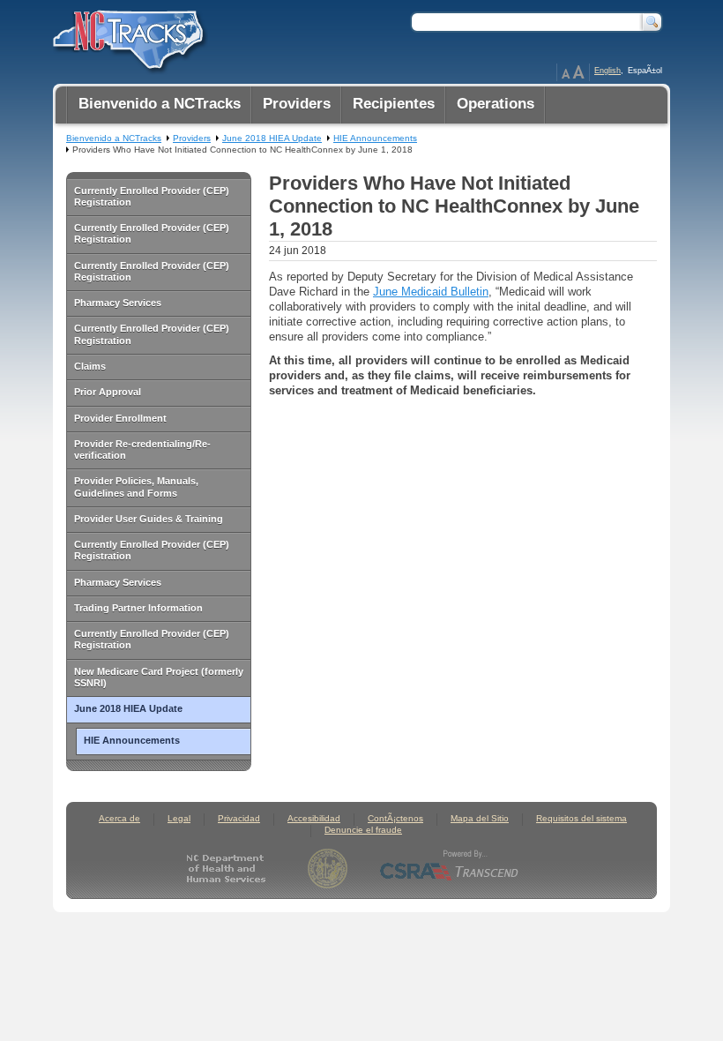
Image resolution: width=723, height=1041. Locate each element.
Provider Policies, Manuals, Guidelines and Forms (136, 487)
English (607, 70)
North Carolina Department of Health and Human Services (229, 868)
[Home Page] (126, 36)
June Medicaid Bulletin (430, 291)
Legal (179, 818)
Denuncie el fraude (363, 830)
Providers (192, 138)
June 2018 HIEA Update (128, 708)
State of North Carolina (327, 868)
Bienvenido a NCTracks (113, 138)
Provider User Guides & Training (148, 518)
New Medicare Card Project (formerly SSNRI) (158, 677)
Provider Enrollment (120, 418)
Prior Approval (107, 391)
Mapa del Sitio (480, 818)
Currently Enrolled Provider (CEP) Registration (151, 196)
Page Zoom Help (573, 72)
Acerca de (119, 818)
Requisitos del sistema (581, 818)
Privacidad (239, 818)
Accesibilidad (313, 818)
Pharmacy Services (117, 302)
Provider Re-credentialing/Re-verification (142, 449)
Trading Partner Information (138, 608)
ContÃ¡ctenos (395, 818)
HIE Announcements (132, 740)
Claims (90, 366)
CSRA (449, 868)
